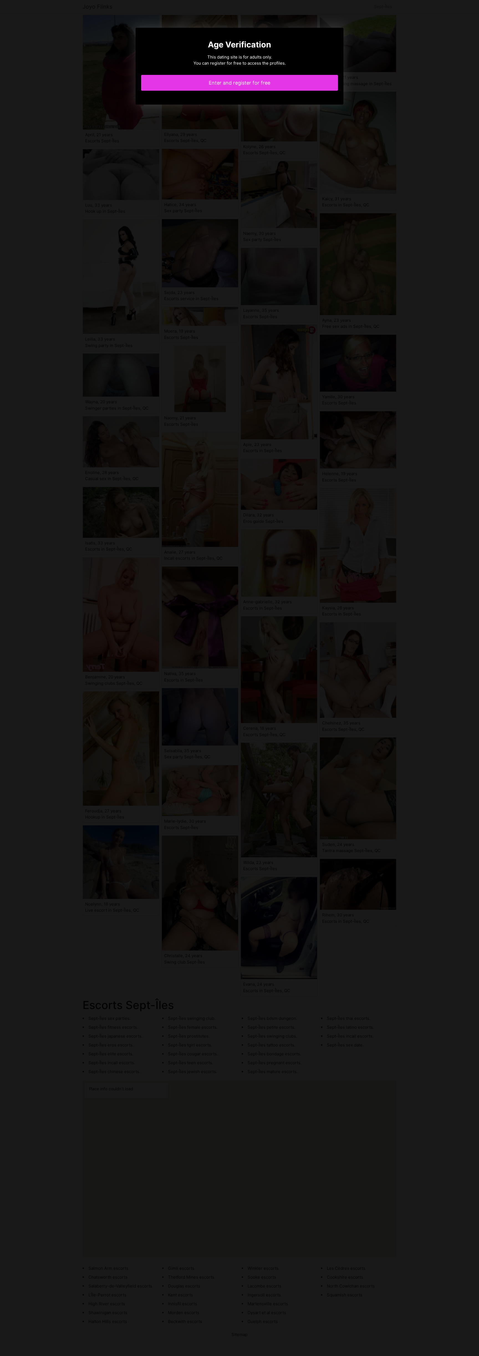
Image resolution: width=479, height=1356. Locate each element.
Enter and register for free (239, 83)
